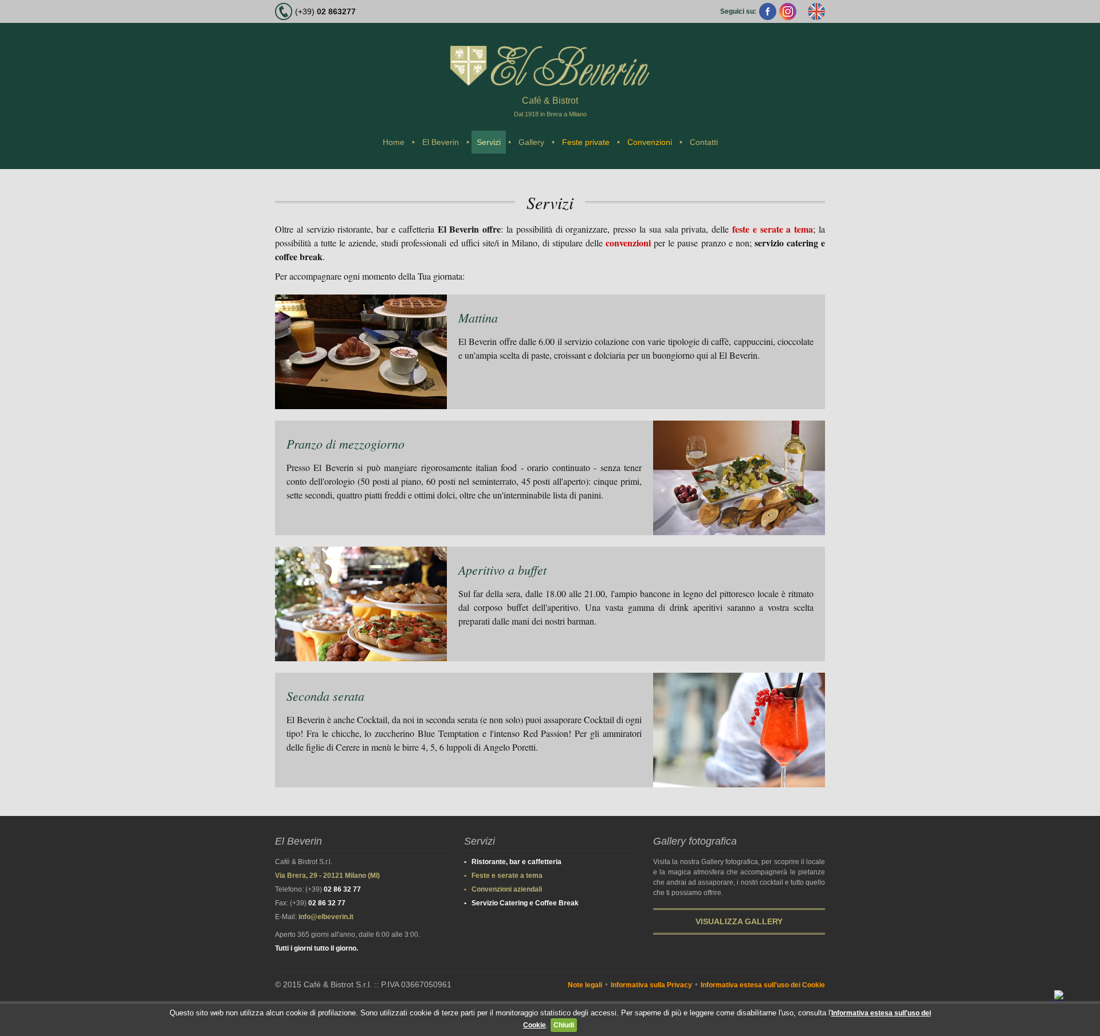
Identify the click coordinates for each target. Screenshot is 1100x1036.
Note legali (585, 985)
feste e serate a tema (772, 229)
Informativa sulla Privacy (651, 985)
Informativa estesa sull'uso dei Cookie (763, 985)
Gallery (531, 142)
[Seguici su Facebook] (767, 11)
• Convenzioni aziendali (503, 889)
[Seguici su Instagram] (787, 11)
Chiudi (563, 1025)
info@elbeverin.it (325, 917)
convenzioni (628, 242)
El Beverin (440, 142)
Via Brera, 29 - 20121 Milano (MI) (327, 876)
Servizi (489, 142)
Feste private (586, 142)
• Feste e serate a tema (503, 876)
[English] (816, 11)
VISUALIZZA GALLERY (739, 921)
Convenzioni (649, 142)
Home (393, 142)
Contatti (704, 142)
